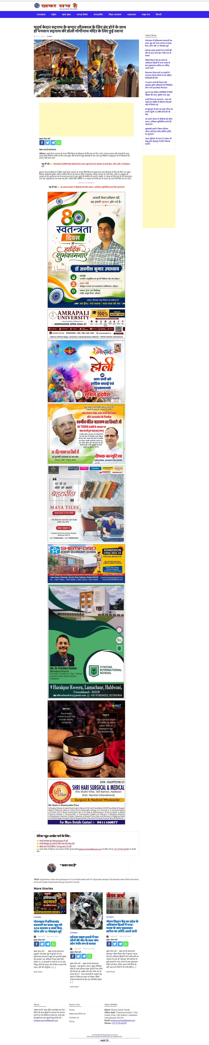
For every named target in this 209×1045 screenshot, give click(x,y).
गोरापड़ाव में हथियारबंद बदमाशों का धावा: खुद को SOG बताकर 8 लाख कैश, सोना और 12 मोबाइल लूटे (48, 927)
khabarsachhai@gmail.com (89, 849)
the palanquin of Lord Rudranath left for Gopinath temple (82, 879)
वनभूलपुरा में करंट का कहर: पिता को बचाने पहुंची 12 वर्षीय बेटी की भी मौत (159, 112)
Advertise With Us (77, 1013)
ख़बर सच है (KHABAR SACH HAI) (107, 1035)
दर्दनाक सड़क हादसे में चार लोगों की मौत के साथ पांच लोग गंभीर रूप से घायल (84, 940)
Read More (38, 972)
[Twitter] (47, 142)
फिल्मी (159, 14)
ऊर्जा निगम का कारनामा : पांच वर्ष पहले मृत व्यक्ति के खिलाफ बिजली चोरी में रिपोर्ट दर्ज (158, 102)
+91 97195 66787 (121, 849)
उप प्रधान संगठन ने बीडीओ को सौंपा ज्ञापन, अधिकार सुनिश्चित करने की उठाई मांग (158, 122)
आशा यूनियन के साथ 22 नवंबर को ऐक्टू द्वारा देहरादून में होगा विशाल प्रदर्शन (158, 141)
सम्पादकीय (98, 14)
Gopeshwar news (48, 879)
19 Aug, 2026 (89, 949)
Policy (72, 1021)
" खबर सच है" (68, 865)
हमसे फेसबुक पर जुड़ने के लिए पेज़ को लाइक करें (57, 843)
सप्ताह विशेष (82, 14)
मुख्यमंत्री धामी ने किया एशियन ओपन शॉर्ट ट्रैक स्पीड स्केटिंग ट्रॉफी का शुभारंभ (158, 131)
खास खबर (66, 14)
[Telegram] (53, 142)
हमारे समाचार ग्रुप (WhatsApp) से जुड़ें (54, 840)
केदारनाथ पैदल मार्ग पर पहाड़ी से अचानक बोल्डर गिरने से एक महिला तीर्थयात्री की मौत (158, 75)
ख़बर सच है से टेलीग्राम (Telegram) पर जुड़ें (55, 846)
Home (72, 1009)
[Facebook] (42, 142)
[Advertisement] (86, 120)
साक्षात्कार (131, 14)
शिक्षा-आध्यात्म (115, 14)
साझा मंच (146, 14)
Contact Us (74, 1017)
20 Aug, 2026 (53, 936)
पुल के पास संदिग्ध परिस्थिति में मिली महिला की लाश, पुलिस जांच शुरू (158, 93)
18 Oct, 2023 (40, 36)
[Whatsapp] (58, 142)
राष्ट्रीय (53, 14)
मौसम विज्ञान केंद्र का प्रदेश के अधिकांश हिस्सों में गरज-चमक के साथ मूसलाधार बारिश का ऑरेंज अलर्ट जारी (122, 926)
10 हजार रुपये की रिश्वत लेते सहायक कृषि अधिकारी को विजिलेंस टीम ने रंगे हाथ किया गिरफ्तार (158, 85)
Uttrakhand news (117, 879)
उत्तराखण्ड (41, 14)
